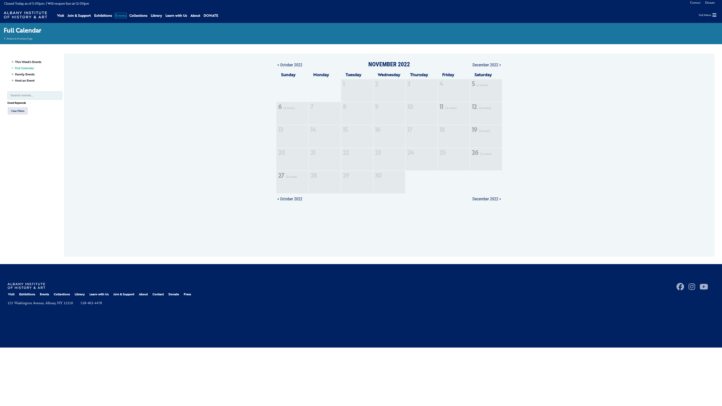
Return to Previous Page (20, 38)
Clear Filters (17, 111)
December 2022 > (486, 64)
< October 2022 (289, 64)
